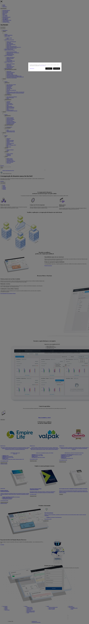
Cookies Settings (32, 68)
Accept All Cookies (56, 68)
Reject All (48, 68)
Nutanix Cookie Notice (43, 65)
